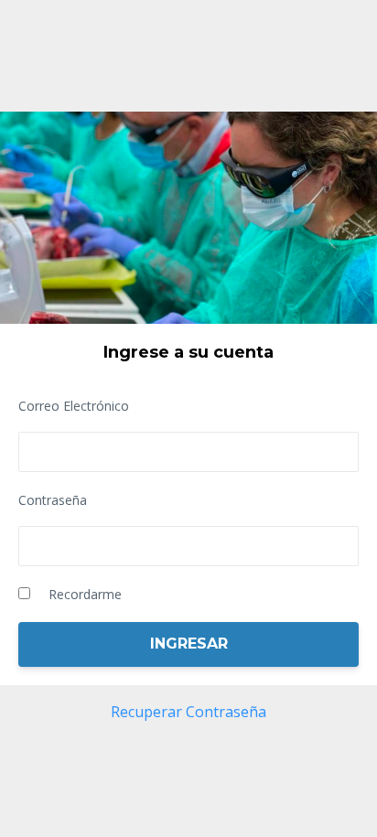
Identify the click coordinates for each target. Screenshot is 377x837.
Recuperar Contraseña (188, 712)
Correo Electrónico (73, 405)
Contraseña (52, 500)
